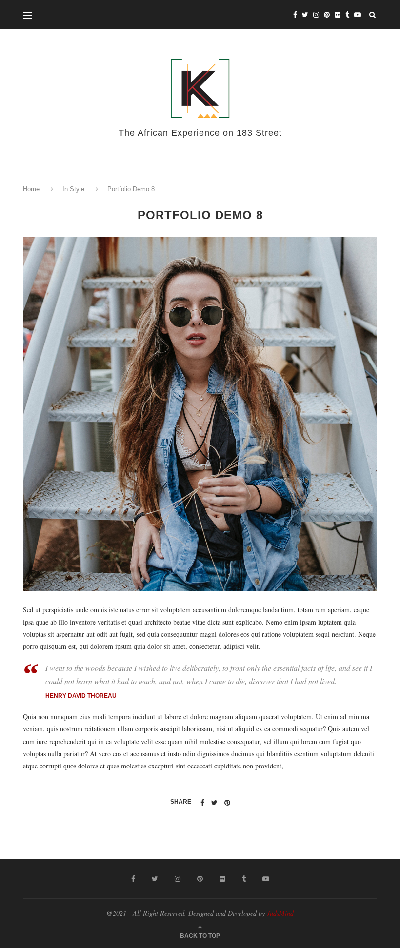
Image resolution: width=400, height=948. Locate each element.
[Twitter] (305, 14)
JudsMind (280, 913)
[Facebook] (295, 14)
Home (32, 189)
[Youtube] (357, 14)
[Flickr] (337, 14)
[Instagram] (316, 14)
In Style (73, 189)
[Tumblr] (347, 14)
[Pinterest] (327, 14)
